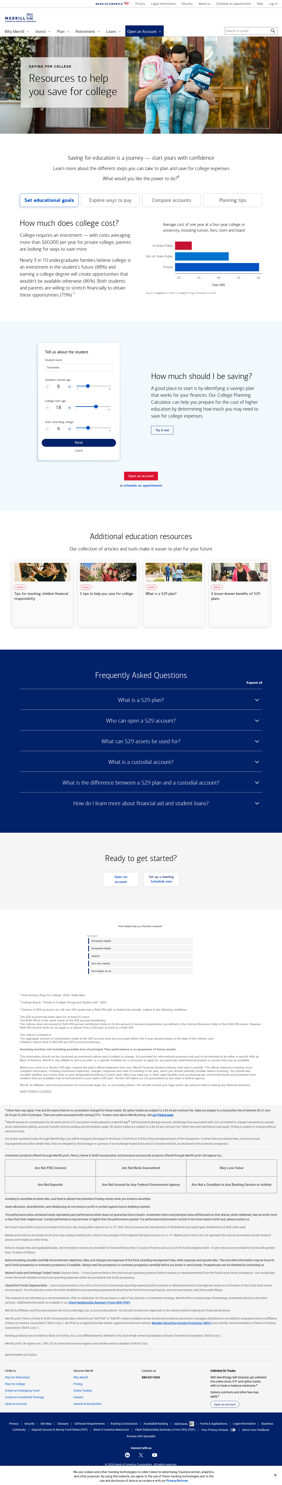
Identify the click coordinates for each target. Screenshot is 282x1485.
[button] (204, 246)
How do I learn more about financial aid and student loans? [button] (141, 803)
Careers (78, 1397)
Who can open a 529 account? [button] (141, 720)
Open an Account (16, 1403)
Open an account (225, 1404)
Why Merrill (80, 1377)
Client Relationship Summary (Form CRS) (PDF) (99, 1302)
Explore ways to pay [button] (106, 202)
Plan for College (15, 1384)
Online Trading (82, 1390)
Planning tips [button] (225, 202)
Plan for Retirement (17, 1377)
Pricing (77, 1384)
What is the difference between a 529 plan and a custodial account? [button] (141, 782)
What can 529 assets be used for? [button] (141, 741)
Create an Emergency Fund (22, 1390)
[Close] (275, 1475)
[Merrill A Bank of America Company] (20, 17)
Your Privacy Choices (214, 1429)
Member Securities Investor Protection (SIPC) (181, 1323)
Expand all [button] (254, 683)
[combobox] (251, 31)
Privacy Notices (177, 1480)
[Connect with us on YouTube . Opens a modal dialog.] (154, 1455)
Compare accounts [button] (166, 202)
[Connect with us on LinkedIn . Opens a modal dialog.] (127, 1455)
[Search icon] (273, 30)
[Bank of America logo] (113, 4)
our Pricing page (162, 1115)
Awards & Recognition (87, 1403)
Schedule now (161, 881)
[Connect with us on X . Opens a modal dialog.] (141, 1455)
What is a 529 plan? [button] (141, 700)
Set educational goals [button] (47, 202)
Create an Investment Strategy (24, 1397)
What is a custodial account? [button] (141, 762)
